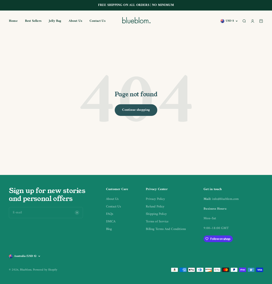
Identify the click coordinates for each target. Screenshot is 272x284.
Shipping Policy (156, 214)
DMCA (111, 221)
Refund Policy (155, 206)
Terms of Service (157, 221)
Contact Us (97, 21)
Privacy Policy (155, 199)
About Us (75, 21)
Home (13, 21)
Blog (109, 229)
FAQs (109, 214)
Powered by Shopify (45, 269)
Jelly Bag (55, 21)
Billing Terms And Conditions (166, 229)
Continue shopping (136, 110)
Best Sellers (33, 21)
